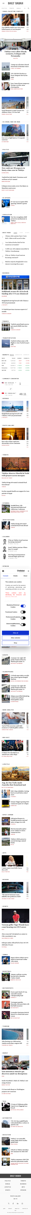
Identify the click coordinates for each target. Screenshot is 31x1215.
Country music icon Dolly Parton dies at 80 (12, 869)
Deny (15, 643)
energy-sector (6, 1085)
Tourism (6, 1026)
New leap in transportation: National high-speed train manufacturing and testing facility (18, 556)
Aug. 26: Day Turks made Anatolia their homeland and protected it (14, 785)
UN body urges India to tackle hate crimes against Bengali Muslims (20, 677)
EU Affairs (7, 198)
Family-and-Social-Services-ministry (18, 223)
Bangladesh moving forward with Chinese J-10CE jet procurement (12, 415)
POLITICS (8, 1181)
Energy (5, 1053)
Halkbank (4, 296)
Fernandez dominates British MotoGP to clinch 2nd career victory (20, 1014)
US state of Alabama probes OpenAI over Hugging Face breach (19, 1106)
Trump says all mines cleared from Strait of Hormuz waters (20, 65)
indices (12, 354)
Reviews (6, 879)
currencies (26, 354)
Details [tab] (15, 575)
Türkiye (4, 486)
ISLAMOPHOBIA (14, 701)
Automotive (7, 1118)
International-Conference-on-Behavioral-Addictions (19, 512)
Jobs (4, 1208)
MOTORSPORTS (15, 1007)
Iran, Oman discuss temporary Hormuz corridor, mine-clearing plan (20, 85)
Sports (5, 906)
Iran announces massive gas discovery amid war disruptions (14, 1072)
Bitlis (12, 844)
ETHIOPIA (13, 824)
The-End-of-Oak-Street (8, 898)
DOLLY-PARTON (6, 871)
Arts (4, 853)
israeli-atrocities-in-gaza (9, 31)
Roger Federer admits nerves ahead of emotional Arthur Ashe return (19, 959)
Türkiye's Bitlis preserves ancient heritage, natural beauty (18, 841)
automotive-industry (17, 1126)
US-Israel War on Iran (11, 122)
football (4, 947)
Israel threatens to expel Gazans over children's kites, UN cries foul (13, 111)
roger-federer (15, 963)
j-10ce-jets (4, 305)
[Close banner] (28, 571)
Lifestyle (6, 764)
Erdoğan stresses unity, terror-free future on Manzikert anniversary (15, 187)
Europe (5, 655)
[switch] (23, 612)
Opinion (6, 566)
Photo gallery (8, 425)
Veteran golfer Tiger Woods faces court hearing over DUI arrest (15, 925)
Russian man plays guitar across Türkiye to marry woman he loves (18, 831)
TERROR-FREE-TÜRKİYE (7, 729)
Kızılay (4, 495)
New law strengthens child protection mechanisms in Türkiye (19, 219)
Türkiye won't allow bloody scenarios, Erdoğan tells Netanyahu (15, 53)
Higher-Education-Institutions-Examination (20, 1164)
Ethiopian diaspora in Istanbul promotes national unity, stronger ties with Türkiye (19, 821)
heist (28, 871)
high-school (14, 1144)
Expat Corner (8, 814)
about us (17, 1208)
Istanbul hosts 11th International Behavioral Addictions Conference (18, 507)
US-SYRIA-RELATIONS (7, 756)
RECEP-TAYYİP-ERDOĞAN (8, 190)
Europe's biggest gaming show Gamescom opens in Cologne (20, 803)
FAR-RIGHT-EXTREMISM (16, 663)
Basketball (7, 971)
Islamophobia (8, 671)
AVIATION (13, 346)
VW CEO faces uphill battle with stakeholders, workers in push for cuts (20, 1123)
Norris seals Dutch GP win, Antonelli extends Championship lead (19, 994)
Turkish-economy (6, 313)
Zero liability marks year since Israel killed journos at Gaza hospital (13, 28)
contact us (25, 1208)
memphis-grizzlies (16, 979)
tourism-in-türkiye (7, 1045)
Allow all (15, 633)
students (13, 796)
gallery (29, 447)
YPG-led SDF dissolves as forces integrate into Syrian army (19, 75)
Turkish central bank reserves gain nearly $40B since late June (20, 326)
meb (12, 1153)
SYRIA (12, 79)
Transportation (9, 338)
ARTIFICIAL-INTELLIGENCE (17, 1109)
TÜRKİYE (5, 455)
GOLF (3, 929)
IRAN (3, 1076)
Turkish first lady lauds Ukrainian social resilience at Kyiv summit (14, 178)
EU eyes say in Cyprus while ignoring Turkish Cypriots (19, 203)
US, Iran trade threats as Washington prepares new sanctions (13, 1090)
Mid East (6, 737)
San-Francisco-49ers (7, 938)
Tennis (5, 954)
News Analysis (8, 710)
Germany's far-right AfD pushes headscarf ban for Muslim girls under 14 (18, 660)
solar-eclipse (5, 445)
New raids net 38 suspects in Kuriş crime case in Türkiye (13, 169)
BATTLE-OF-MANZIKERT (8, 787)
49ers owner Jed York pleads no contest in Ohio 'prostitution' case (14, 935)
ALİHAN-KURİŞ (5, 172)
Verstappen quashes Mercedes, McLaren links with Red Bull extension (20, 1004)
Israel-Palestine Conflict (13, 11)
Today (15, 232)
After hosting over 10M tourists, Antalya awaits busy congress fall (12, 1042)
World (7, 1184)
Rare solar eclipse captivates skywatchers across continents (11, 442)
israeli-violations (7, 114)
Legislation (7, 214)
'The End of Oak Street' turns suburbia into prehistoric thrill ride (11, 896)
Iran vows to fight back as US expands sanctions (13, 139)
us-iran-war (5, 141)
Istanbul (6, 503)
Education (7, 1134)
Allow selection (15, 638)
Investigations (9, 520)
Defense (6, 398)
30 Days (27, 232)
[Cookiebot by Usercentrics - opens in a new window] (18, 571)
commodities (18, 354)
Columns (6, 536)
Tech (4, 1101)
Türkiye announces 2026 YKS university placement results (20, 1160)
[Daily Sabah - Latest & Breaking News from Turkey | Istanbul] (15, 3)
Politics (15, 58)
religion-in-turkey (7, 478)
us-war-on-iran (6, 1093)
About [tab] (25, 575)
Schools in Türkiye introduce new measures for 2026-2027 (20, 1151)
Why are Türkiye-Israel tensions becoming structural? (18, 541)
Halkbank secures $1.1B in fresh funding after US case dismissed (15, 292)
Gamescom (13, 805)
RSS (15, 1210)
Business (6, 273)
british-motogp (15, 1018)
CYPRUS (13, 205)
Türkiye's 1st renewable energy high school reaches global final (19, 1140)
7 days (21, 232)
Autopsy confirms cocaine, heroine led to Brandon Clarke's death (19, 976)
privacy (10, 1208)
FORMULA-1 (14, 997)
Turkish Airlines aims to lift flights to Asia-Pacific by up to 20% (20, 343)
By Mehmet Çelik (12, 551)
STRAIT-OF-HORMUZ (16, 68)
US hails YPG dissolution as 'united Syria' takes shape (10, 754)
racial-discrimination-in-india (19, 681)
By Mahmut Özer (12, 558)
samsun (13, 834)
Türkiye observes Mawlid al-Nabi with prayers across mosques (15, 474)
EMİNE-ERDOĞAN (6, 181)
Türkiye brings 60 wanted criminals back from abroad (19, 525)
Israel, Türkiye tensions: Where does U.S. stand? (17, 548)
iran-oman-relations (17, 89)
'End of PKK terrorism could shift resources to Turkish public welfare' (13, 727)
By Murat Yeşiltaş (13, 543)
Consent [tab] (5, 575)
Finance (6, 321)
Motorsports (8, 988)
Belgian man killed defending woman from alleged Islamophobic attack (20, 698)
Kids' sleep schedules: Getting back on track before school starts (20, 793)
